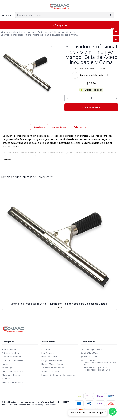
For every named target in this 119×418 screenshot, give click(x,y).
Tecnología (7, 368)
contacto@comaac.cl (93, 349)
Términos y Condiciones (52, 368)
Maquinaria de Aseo (11, 375)
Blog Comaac (47, 353)
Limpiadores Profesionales (38, 32)
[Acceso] (116, 39)
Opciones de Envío (50, 371)
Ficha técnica (80, 127)
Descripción (39, 127)
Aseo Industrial (16, 32)
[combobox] (64, 15)
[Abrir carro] (116, 32)
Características (59, 127)
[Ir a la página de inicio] (59, 6)
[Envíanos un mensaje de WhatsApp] (113, 412)
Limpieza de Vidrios (63, 32)
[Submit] (111, 15)
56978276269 (90, 357)
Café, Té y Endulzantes (12, 360)
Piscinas (6, 364)
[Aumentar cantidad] (116, 98)
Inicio (3, 32)
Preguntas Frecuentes (51, 360)
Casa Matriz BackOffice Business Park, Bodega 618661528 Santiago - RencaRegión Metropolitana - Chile (100, 365)
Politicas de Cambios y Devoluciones (58, 375)
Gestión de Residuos (11, 357)
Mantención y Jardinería (13, 382)
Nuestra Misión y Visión (52, 364)
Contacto (45, 349)
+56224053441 (91, 353)
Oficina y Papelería (10, 353)
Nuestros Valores (49, 357)
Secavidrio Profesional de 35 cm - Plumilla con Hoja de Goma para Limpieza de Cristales (60, 303)
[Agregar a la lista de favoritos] (4, 242)
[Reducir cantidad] (67, 98)
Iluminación (7, 378)
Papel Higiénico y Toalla (13, 371)
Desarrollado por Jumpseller (43, 405)
